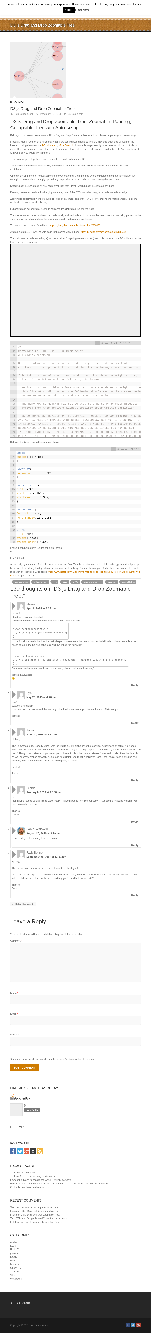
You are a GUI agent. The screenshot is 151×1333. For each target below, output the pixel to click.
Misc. (21, 102)
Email (14, 1013)
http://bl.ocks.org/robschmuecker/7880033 (103, 232)
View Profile (32, 1110)
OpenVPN (15, 1268)
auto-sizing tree (21, 582)
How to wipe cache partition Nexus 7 (38, 1207)
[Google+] (26, 1150)
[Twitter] (20, 1150)
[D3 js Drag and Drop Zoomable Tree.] (75, 70)
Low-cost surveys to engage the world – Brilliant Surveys (40, 1180)
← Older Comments (23, 904)
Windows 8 (16, 1279)
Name (14, 993)
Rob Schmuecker (23, 114)
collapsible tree (41, 582)
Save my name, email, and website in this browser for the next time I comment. (52, 1059)
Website (14, 1034)
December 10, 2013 (50, 114)
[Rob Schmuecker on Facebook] (128, 1325)
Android (14, 1242)
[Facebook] (13, 1150)
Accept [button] (68, 9)
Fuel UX (14, 1249)
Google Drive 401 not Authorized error (47, 1218)
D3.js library (48, 145)
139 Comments (75, 114)
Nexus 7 (14, 1264)
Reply (136, 685)
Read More (82, 9)
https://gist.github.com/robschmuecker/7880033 (75, 225)
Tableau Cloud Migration (23, 1172)
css (55, 582)
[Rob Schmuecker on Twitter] (133, 1325)
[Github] (33, 1150)
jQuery (13, 1256)
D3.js (13, 102)
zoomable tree (128, 582)
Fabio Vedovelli (37, 829)
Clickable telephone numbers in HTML (30, 1187)
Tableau (14, 1271)
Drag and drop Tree (93, 582)
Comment (16, 940)
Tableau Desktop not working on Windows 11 (34, 1176)
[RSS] (40, 1150)
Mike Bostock (66, 145)
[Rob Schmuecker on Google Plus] (138, 1325)
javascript (112, 582)
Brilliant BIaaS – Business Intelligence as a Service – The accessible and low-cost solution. (59, 1183)
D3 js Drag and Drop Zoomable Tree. (40, 1211)
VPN (12, 1275)
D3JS (75, 582)
